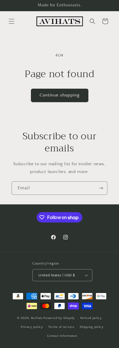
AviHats (37, 318)
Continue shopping (60, 95)
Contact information (62, 336)
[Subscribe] (100, 188)
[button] (11, 21)
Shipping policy (92, 327)
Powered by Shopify (59, 318)
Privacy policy (32, 327)
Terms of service (61, 327)
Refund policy (91, 318)
